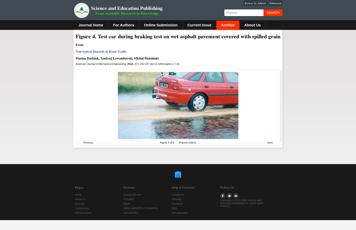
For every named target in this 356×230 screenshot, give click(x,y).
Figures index (187, 142)
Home (78, 194)
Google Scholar (132, 194)
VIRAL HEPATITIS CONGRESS (140, 208)
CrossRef (128, 199)
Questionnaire (180, 212)
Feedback (177, 203)
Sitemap (176, 199)
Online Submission (161, 25)
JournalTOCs (130, 212)
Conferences (82, 208)
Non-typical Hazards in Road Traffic (101, 51)
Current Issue (199, 25)
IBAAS (127, 203)
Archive (228, 25)
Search (273, 12)
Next (270, 142)
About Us (252, 25)
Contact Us (178, 194)
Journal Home (90, 25)
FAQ (174, 208)
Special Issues (83, 212)
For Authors (123, 25)
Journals (80, 203)
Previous (88, 142)
